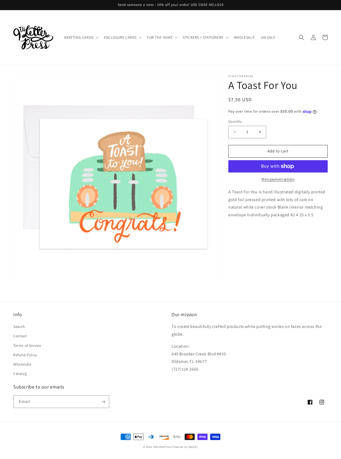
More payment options (278, 179)
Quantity (235, 121)
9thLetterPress (162, 447)
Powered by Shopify (185, 447)
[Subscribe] (103, 401)
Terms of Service (27, 345)
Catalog (20, 373)
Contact (20, 336)
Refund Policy (25, 354)
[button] (81, 37)
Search (19, 326)
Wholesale (22, 364)
